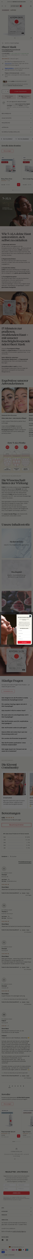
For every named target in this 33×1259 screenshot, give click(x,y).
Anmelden (24, 642)
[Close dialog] (30, 616)
